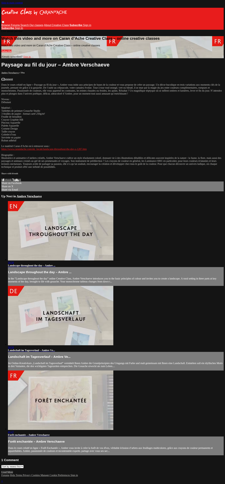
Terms (19, 475)
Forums (15, 25)
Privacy (27, 475)
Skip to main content (12, 2)
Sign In (19, 28)
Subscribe (6, 51)
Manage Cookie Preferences (55, 475)
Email (18, 179)
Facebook (6, 179)
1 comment (7, 79)
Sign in (87, 25)
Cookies (36, 475)
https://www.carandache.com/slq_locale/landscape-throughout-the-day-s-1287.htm (44, 149)
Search (24, 25)
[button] (3, 22)
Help (13, 475)
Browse (6, 25)
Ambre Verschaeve (10, 72)
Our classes (36, 25)
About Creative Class (56, 25)
